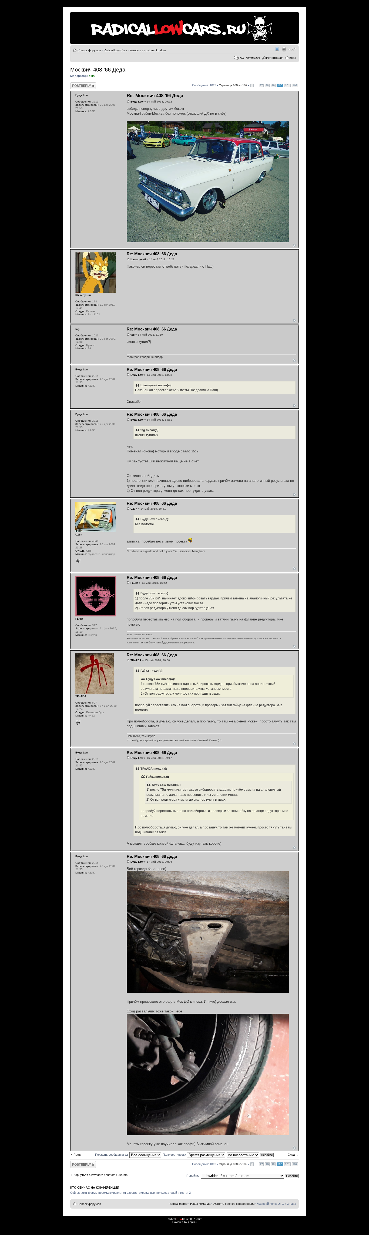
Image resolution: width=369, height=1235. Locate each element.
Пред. (77, 1154)
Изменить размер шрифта (292, 49)
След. (292, 1154)
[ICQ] (78, 561)
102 (295, 85)
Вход (292, 57)
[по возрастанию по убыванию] (250, 1154)
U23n (133, 508)
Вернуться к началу (294, 245)
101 (287, 85)
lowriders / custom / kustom (148, 50)
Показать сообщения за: (112, 1154)
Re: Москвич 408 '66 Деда (155, 95)
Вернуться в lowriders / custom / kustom (100, 1174)
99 (273, 85)
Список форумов (89, 50)
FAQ (241, 57)
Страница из (233, 85)
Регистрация (274, 57)
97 (261, 85)
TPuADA (135, 660)
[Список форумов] (75, 14)
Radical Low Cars (115, 50)
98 (267, 85)
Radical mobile (277, 49)
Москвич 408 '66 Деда (97, 70)
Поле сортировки (175, 1154)
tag (132, 334)
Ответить (76, 84)
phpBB (192, 1221)
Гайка (134, 582)
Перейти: (192, 1175)
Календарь (253, 57)
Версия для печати (284, 49)
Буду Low (136, 101)
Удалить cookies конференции (233, 1203)
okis (92, 75)
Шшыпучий (138, 259)
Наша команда (200, 1203)
